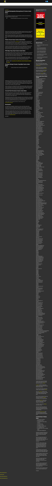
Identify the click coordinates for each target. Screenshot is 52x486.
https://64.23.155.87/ (39, 241)
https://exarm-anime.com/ (39, 150)
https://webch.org (38, 337)
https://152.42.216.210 (39, 304)
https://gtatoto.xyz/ (38, 364)
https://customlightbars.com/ (40, 371)
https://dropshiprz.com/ (39, 181)
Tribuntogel (37, 156)
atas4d (37, 178)
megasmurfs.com (38, 335)
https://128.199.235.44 (39, 83)
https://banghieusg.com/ (39, 216)
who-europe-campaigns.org (40, 121)
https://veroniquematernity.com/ (40, 367)
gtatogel (37, 89)
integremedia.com (38, 147)
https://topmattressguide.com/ (40, 213)
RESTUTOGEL (38, 106)
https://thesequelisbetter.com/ (40, 125)
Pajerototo (37, 142)
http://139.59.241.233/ (39, 175)
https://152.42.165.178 (39, 86)
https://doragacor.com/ (39, 186)
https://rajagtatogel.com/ (39, 247)
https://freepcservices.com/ (40, 205)
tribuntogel (37, 179)
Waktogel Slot (44, 430)
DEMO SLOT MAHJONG (39, 112)
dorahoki (37, 183)
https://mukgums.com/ (39, 218)
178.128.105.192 (38, 360)
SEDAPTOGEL (39, 409)
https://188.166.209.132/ (39, 170)
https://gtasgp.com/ (39, 249)
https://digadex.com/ (39, 191)
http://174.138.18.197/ (39, 236)
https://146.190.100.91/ (39, 169)
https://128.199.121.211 (39, 303)
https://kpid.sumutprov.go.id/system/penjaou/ (42, 330)
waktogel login (2, 474)
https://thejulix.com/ (39, 201)
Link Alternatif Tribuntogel (41, 419)
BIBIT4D (37, 110)
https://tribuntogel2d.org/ (3, 476)
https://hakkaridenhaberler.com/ (40, 200)
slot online (37, 275)
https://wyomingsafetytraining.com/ (41, 180)
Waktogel (42, 153)
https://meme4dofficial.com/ (40, 185)
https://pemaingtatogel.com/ (40, 245)
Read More (7, 116)
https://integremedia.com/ (39, 217)
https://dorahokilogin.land (39, 340)
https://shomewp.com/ (39, 208)
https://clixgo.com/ (38, 333)
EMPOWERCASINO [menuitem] (12, 114)
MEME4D (45, 68)
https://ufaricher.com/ (39, 155)
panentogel (37, 221)
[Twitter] (47, 1)
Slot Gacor (37, 145)
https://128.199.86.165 (39, 82)
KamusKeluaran (38, 65)
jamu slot (37, 299)
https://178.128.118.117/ (39, 242)
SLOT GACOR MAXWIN (39, 107)
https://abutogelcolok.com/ (40, 187)
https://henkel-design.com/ (40, 207)
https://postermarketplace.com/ (40, 374)
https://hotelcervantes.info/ (40, 212)
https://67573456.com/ (39, 177)
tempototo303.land (39, 95)
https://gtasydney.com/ (39, 248)
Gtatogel (37, 140)
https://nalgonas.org (39, 311)
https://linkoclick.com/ (39, 122)
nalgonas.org (38, 119)
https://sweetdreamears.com (40, 344)
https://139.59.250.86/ (39, 174)
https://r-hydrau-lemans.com (40, 342)
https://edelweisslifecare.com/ (40, 370)
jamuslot (37, 251)
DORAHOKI (37, 94)
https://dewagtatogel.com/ (40, 246)
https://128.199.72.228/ (39, 204)
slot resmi (37, 277)
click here (44, 10)
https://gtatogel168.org (39, 87)
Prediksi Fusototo (38, 126)
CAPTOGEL (37, 109)
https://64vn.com (38, 348)
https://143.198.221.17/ (39, 173)
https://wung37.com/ (39, 152)
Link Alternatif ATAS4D (39, 184)
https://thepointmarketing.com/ (40, 377)
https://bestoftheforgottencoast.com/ (41, 202)
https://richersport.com (39, 312)
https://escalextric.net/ (39, 211)
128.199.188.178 (38, 362)
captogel (37, 270)
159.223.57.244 (38, 361)
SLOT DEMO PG (38, 113)
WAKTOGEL (37, 192)
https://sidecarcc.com (39, 79)
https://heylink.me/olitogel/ (9, 102)
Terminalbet (37, 146)
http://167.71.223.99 (39, 305)
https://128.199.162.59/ (39, 240)
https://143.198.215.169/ (39, 92)
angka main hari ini (38, 243)
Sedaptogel (37, 139)
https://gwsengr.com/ (39, 376)
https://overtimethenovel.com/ (40, 366)
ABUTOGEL (40, 459)
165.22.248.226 (38, 359)
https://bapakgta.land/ (39, 93)
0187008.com (38, 120)
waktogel (37, 222)
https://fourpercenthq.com (39, 339)
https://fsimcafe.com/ (39, 328)
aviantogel (40, 391)
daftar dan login (42, 411)
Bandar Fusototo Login (39, 108)
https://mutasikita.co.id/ (39, 302)
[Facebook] (46, 1)
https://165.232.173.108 (39, 85)
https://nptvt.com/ (38, 117)
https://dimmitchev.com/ (39, 378)
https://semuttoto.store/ (39, 189)
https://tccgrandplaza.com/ (40, 123)
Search (46, 40)
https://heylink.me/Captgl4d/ (40, 81)
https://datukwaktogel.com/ (40, 188)
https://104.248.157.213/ (39, 238)
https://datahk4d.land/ (39, 306)
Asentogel (37, 143)
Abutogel (37, 138)
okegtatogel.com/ (38, 307)
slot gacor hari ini (38, 276)
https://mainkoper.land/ (3, 472)
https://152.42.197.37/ (39, 365)
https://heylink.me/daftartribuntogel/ (41, 203)
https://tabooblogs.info (39, 343)
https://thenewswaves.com (40, 345)
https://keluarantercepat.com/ (40, 80)
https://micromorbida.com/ (40, 375)
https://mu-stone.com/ (39, 368)
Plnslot (37, 149)
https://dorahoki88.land (39, 341)
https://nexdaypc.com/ (39, 372)
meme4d (37, 253)
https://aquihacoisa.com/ (39, 286)
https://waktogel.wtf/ (39, 176)
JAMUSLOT (37, 233)
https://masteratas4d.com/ (40, 190)
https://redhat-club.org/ (39, 124)
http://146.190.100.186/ (39, 182)
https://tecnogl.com (39, 349)
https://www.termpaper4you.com (40, 78)
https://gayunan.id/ (38, 309)
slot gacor (37, 278)
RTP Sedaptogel (39, 427)
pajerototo (37, 274)
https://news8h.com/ (39, 206)
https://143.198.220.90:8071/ (40, 332)
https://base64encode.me (39, 346)
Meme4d (37, 137)
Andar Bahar (17, 41)
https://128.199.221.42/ (39, 127)
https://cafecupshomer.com (40, 336)
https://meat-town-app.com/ (40, 116)
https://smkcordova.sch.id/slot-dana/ (41, 331)
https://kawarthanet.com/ (39, 373)
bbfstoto (37, 220)
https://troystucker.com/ (39, 379)
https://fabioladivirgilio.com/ (40, 151)
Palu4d (37, 144)
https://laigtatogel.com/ (39, 300)
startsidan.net (38, 118)
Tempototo (37, 141)
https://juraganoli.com (39, 88)
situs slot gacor (38, 279)
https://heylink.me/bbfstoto (40, 214)
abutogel (37, 449)
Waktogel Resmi (39, 420)
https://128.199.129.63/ (39, 172)
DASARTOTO (38, 111)
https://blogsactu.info (39, 350)
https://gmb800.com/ (39, 310)
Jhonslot (37, 148)
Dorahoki (44, 71)
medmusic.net (38, 219)
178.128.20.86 (38, 363)
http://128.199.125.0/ (39, 268)
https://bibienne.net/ (39, 115)
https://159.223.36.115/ (39, 239)
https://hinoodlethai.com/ (39, 210)
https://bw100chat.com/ (39, 329)
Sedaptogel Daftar (39, 428)
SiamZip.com (38, 297)
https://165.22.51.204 (39, 84)
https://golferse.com (39, 338)
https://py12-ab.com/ (39, 209)
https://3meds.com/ (39, 369)
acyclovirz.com (38, 296)
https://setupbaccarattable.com (40, 313)
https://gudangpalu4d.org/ (3, 478)
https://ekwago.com (39, 347)
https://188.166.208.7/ (39, 128)
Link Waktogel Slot (39, 421)
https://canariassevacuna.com (40, 314)
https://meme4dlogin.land (39, 308)
